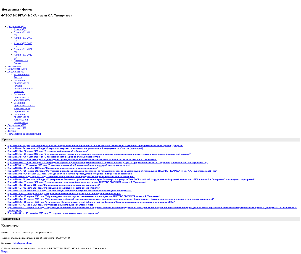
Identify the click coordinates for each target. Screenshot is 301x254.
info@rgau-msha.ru (22, 243)
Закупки (12, 131)
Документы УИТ (17, 125)
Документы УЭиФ (17, 68)
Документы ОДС (17, 128)
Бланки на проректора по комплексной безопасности (21, 118)
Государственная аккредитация (24, 133)
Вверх (4, 251)
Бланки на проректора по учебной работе (22, 97)
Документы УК (16, 71)
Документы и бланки (21, 61)
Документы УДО (17, 26)
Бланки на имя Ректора (21, 76)
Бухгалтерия (14, 66)
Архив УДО (20, 29)
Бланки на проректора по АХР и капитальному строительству (24, 106)
